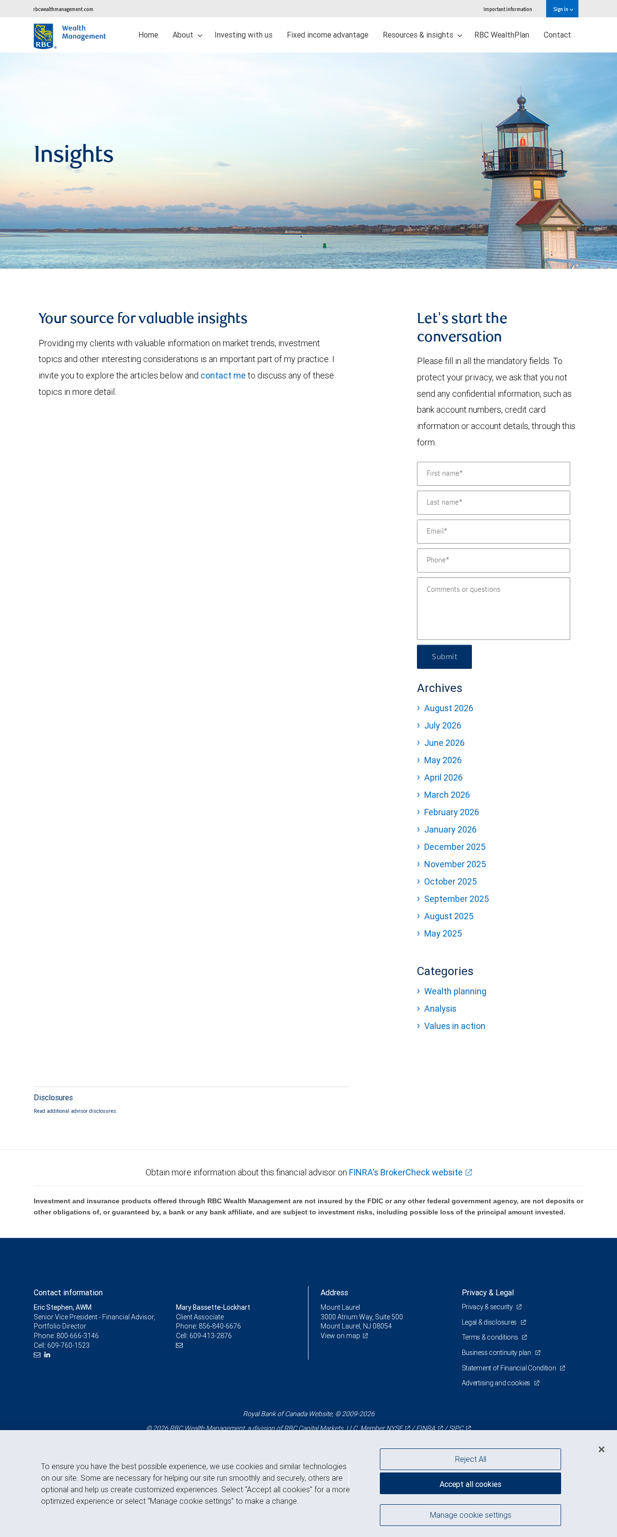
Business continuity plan (497, 1352)
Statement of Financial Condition (510, 1368)
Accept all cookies (470, 1484)
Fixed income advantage (327, 34)
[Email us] (38, 1354)
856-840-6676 (220, 1326)
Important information (507, 9)
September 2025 (456, 898)
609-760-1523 (68, 1345)
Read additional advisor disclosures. (76, 1110)
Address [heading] (334, 1292)
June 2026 (444, 742)
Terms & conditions (491, 1337)
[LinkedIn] (48, 1354)
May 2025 (443, 933)
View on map (340, 1335)
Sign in (561, 9)
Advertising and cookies (497, 1383)
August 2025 (448, 916)
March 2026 (447, 794)
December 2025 (454, 846)
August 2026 (448, 708)
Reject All (470, 1459)
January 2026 (450, 829)
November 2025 (455, 864)
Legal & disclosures (490, 1322)
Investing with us (243, 34)
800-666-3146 (77, 1335)
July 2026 (442, 725)
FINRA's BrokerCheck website (406, 1172)
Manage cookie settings (470, 1514)
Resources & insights (419, 34)
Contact (557, 34)
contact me (223, 375)
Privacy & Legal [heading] (488, 1292)
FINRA (425, 1428)
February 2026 (451, 812)
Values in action (454, 1025)
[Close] (601, 1449)
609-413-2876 (210, 1335)
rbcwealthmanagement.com (63, 9)
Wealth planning (455, 991)
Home (148, 34)
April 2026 (443, 777)
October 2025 (450, 881)
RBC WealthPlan (501, 34)
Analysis (440, 1008)
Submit (444, 657)
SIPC (456, 1428)
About (184, 34)
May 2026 (443, 760)
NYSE (394, 1428)
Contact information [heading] (68, 1292)
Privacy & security (488, 1307)
